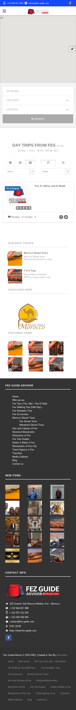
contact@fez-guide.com (38, 3)
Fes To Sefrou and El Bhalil (50, 185)
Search (39, 118)
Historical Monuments (23, 432)
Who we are (18, 400)
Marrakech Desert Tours (31, 425)
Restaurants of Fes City (24, 446)
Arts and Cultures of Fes (24, 428)
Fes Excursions (20, 414)
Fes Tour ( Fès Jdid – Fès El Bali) (29, 403)
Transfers (17, 453)
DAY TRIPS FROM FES (43, 150)
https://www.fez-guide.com (22, 630)
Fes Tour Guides (20, 439)
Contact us (18, 463)
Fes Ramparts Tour (22, 410)
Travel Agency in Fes (23, 449)
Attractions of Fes (21, 435)
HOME (22, 150)
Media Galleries (20, 456)
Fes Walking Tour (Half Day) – (27, 407)
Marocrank (62, 655)
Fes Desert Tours (28, 421)
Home (15, 396)
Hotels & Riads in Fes (23, 442)
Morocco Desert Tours (23, 417)
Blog (14, 460)
